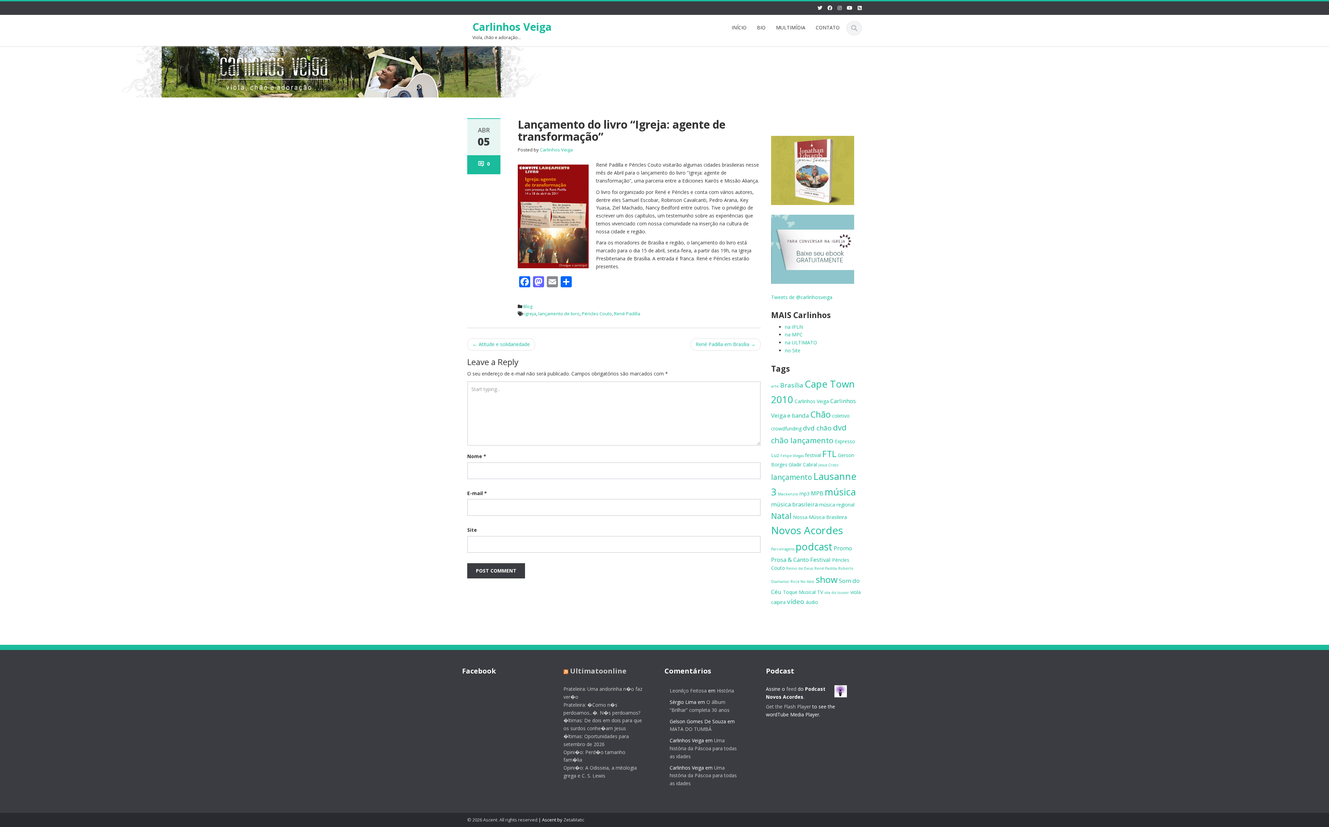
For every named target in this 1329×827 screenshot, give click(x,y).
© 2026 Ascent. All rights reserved (502, 820)
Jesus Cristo (829, 465)
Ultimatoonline (598, 671)
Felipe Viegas (792, 455)
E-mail (477, 493)
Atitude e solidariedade (501, 344)
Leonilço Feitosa (688, 690)
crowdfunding (786, 428)
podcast (814, 546)
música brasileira (794, 504)
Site (472, 530)
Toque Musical (799, 592)
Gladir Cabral (803, 464)
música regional (837, 504)
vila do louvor (836, 592)
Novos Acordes (807, 530)
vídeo (795, 601)
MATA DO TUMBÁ (691, 729)
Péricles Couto (597, 313)
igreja (530, 313)
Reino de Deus (799, 568)
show (827, 579)
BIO (761, 27)
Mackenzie (788, 494)
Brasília (791, 385)
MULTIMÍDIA (790, 27)
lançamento (791, 477)
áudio (812, 602)
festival (813, 455)
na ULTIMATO (801, 342)
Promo (843, 548)
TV (820, 592)
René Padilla (627, 313)
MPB (817, 493)
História (725, 690)
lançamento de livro (559, 313)
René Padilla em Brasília (726, 344)
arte (775, 386)
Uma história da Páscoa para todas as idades (703, 748)
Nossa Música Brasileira (820, 517)
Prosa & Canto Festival (801, 560)
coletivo (841, 415)
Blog (527, 306)
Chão (820, 414)
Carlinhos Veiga (512, 27)
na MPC (794, 334)
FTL (829, 453)
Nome (476, 456)
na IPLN (794, 327)
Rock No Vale (802, 581)
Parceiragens (782, 549)
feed (791, 689)
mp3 (804, 493)
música (840, 491)
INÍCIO (739, 27)
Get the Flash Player (788, 706)
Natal (781, 515)
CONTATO (828, 27)
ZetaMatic (573, 820)
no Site (793, 350)
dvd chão (817, 428)
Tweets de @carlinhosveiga (801, 297)
